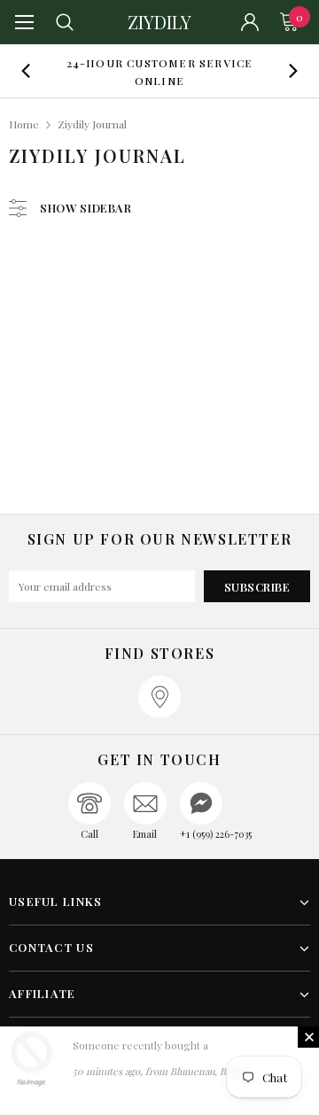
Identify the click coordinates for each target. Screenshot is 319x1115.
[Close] (308, 1037)
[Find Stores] (159, 697)
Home (24, 124)
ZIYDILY (159, 22)
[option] (159, 70)
